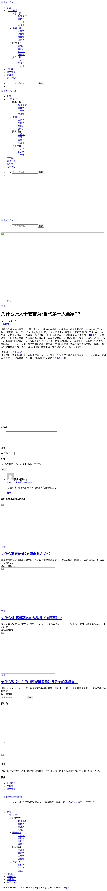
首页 (9, 7)
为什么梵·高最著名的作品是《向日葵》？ (31, 618)
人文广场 (16, 57)
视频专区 (11, 786)
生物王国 (16, 28)
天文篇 (21, 22)
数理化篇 (22, 16)
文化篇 (21, 60)
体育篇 (21, 54)
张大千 (93, 335)
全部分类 (12, 10)
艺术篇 (21, 63)
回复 (9, 493)
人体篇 (21, 31)
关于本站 (11, 78)
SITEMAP (89, 802)
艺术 (3, 306)
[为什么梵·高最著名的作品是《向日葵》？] (28, 608)
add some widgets (61, 887)
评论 (3, 448)
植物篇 (21, 37)
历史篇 (21, 66)
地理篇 (21, 25)
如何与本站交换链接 (13, 797)
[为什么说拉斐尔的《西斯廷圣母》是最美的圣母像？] (28, 673)
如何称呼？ (7, 453)
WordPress (72, 802)
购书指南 (11, 72)
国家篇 (21, 48)
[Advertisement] (53, 198)
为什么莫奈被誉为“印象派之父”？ (26, 553)
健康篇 (21, 40)
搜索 (41, 83)
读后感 (10, 69)
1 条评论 (5, 324)
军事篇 (21, 51)
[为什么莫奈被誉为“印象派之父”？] (28, 544)
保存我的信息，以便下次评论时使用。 (23, 464)
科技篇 (21, 19)
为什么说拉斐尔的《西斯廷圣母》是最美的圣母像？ (39, 682)
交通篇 (21, 46)
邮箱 (4, 458)
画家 (16, 329)
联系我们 (11, 75)
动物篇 (21, 34)
